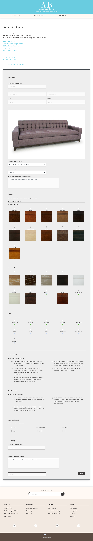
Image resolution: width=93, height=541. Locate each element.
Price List (29, 513)
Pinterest (73, 513)
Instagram (73, 511)
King (65, 431)
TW (79, 525)
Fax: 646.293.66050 (9, 60)
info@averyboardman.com (15, 64)
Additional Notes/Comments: (16, 456)
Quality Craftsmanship (11, 513)
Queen (41, 431)
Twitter (72, 516)
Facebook (73, 508)
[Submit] (62, 494)
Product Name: (15, 161)
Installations (8, 516)
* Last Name (50, 91)
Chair (14, 427)
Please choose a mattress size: (16, 424)
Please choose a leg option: (15, 317)
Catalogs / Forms (32, 508)
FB (14, 525)
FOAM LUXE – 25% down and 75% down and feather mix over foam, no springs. (67, 369)
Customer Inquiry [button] (54, 511)
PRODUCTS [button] (15, 15)
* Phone (49, 98)
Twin (65, 427)
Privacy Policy (46, 538)
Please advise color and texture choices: (19, 176)
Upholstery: (15, 169)
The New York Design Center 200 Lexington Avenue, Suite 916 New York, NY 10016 (13, 46)
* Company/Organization (15, 83)
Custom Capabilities (11, 511)
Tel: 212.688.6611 (9, 58)
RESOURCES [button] (39, 15)
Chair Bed (42, 427)
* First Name (11, 91)
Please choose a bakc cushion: (16, 394)
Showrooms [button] (52, 508)
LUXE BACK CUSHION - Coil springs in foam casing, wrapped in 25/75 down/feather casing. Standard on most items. (29, 399)
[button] (81, 15)
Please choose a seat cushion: (16, 358)
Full (14, 431)
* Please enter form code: (16, 471)
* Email (10, 98)
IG (36, 525)
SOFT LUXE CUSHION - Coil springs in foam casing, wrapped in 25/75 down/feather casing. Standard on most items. (29, 363)
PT (57, 525)
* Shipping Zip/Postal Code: (15, 444)
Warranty (29, 511)
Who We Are (8, 508)
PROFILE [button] (62, 15)
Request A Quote (54, 513)
